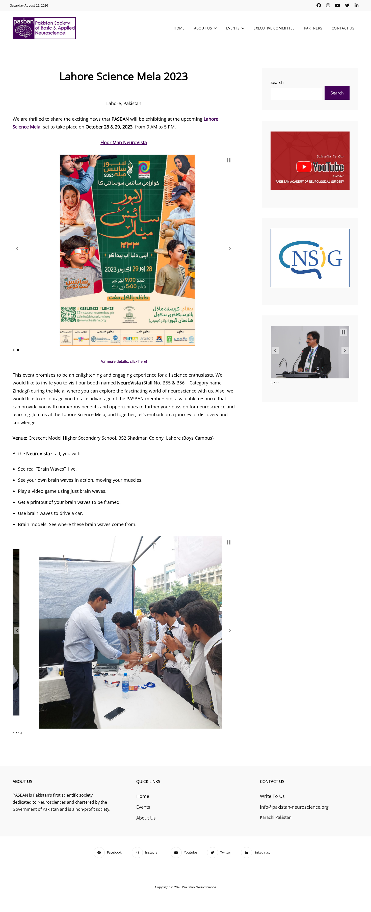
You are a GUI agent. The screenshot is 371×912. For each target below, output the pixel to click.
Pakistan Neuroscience (199, 887)
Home (179, 28)
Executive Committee (274, 28)
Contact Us (343, 28)
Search (277, 82)
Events (233, 28)
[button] (17, 248)
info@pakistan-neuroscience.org (294, 807)
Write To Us (272, 796)
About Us (203, 28)
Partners (313, 28)
